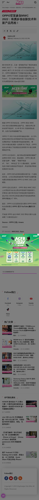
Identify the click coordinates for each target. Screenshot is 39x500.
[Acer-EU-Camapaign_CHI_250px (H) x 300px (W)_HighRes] (19, 250)
